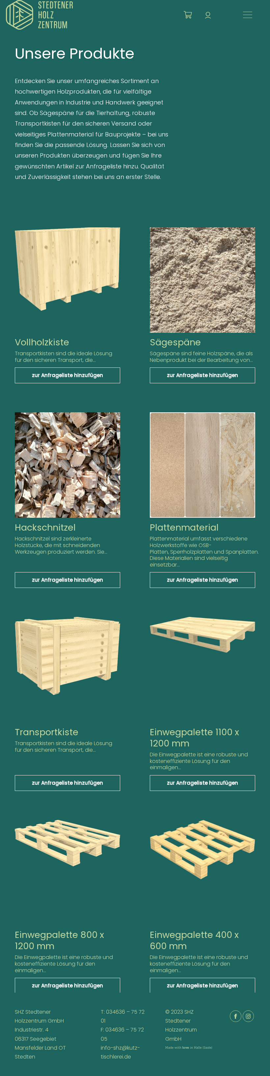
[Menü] (247, 15)
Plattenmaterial (184, 527)
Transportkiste (46, 732)
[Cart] (188, 15)
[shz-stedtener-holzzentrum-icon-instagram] (248, 1016)
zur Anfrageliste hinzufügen (67, 375)
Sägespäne (175, 342)
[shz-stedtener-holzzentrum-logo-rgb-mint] (39, 15)
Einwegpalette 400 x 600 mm (194, 940)
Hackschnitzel (45, 527)
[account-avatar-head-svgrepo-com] (208, 15)
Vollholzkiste (42, 342)
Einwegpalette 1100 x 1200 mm (194, 737)
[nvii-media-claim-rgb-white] (188, 1051)
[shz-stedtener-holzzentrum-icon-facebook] (235, 1016)
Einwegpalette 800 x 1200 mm (59, 940)
